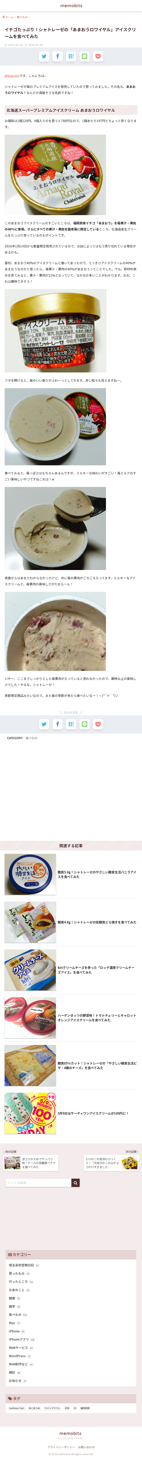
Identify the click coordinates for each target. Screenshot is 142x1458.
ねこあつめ (34, 1408)
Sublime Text (16, 1408)
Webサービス (21, 1347)
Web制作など (21, 1364)
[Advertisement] (71, 791)
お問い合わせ (86, 1447)
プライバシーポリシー (61, 1447)
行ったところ (21, 1281)
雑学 (14, 1306)
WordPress (19, 1356)
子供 (67, 1408)
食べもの (32, 738)
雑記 (14, 1372)
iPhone (16, 1331)
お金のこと (19, 1290)
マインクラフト (52, 1408)
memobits (71, 5)
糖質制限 (85, 1408)
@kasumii (12, 75)
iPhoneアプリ (22, 1339)
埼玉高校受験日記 (24, 1265)
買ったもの (19, 1273)
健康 (14, 1298)
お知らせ (17, 1380)
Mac (14, 1323)
